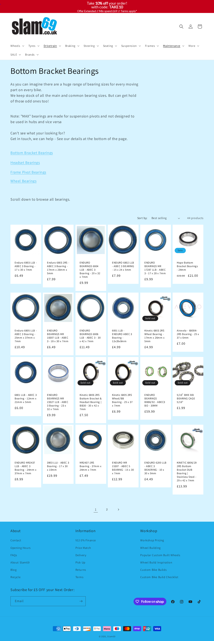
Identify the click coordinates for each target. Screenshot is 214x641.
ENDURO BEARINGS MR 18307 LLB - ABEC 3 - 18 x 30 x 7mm (57, 336)
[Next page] (118, 509)
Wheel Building (150, 548)
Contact (15, 540)
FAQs (13, 555)
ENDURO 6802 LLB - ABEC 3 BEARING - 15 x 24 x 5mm (123, 266)
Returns (80, 570)
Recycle (15, 577)
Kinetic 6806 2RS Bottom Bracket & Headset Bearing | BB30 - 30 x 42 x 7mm (91, 402)
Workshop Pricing (152, 540)
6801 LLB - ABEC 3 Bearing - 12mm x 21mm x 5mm (26, 398)
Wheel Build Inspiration (156, 562)
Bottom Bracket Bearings (31, 152)
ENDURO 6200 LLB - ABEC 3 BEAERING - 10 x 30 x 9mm (155, 468)
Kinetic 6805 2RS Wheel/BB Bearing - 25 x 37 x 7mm (122, 400)
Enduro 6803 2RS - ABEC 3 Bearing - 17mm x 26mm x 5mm (58, 268)
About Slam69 (19, 562)
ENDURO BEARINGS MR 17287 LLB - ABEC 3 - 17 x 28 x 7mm (155, 268)
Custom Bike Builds (153, 570)
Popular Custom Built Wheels (160, 555)
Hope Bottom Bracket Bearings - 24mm (187, 266)
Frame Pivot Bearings (28, 172)
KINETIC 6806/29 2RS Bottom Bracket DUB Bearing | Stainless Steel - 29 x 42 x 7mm (187, 471)
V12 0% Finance (85, 540)
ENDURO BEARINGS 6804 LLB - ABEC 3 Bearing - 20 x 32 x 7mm (90, 270)
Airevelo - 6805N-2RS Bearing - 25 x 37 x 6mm (188, 334)
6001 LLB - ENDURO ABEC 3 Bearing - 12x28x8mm (122, 336)
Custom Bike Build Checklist (159, 577)
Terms (79, 577)
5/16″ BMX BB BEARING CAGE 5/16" (186, 398)
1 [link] (96, 509)
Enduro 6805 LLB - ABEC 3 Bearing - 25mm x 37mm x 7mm (26, 336)
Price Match (83, 548)
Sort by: (142, 218)
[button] (17, 45)
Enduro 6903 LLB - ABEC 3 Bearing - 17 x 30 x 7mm (26, 266)
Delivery (80, 555)
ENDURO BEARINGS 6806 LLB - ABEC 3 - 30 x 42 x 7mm (90, 336)
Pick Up (80, 562)
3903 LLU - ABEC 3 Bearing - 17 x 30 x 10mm (58, 466)
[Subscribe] (80, 601)
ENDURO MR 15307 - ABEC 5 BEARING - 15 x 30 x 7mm (123, 468)
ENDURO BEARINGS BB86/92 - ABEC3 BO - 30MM (154, 400)
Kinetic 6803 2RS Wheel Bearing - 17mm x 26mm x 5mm (154, 336)
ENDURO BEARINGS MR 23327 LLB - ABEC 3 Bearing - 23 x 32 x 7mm (57, 402)
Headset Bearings (25, 162)
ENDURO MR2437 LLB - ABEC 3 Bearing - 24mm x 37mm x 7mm (26, 468)
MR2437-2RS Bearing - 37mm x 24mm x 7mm (91, 466)
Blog (13, 570)
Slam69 (111, 636)
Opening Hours (20, 548)
